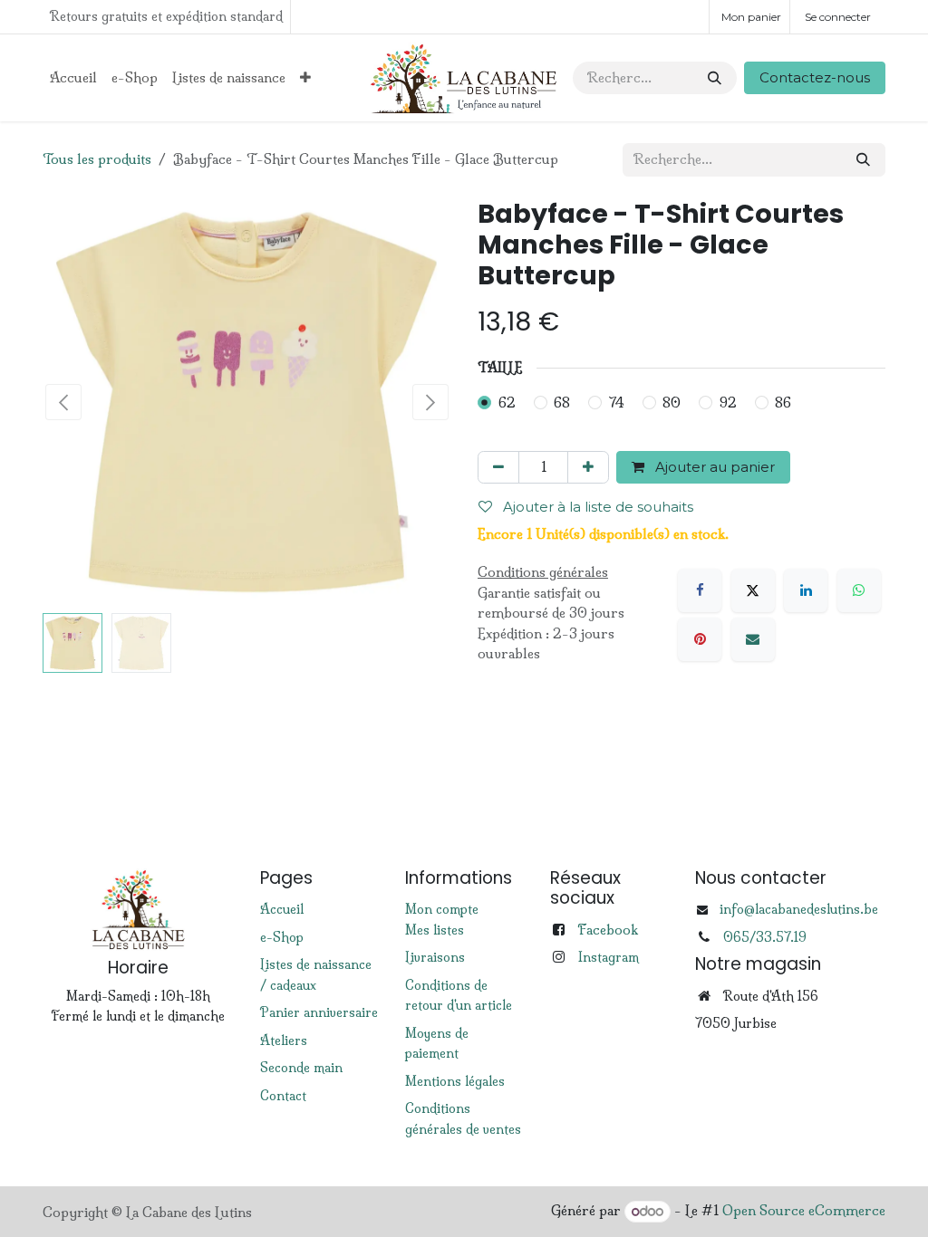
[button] (63, 402)
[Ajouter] (588, 467)
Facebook (607, 929)
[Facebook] (699, 590)
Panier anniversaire (319, 1012)
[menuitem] (73, 78)
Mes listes (434, 930)
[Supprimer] (498, 467)
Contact (283, 1096)
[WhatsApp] (859, 590)
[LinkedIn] (805, 590)
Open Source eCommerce (803, 1211)
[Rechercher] (714, 78)
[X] (753, 590)
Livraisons (435, 957)
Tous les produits (97, 159)
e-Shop (282, 937)
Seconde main (301, 1068)
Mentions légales (455, 1081)
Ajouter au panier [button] (713, 466)
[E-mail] (753, 639)
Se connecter (838, 17)
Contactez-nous (814, 77)
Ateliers (283, 1040)
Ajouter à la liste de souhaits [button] (596, 506)
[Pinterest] (699, 639)
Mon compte (441, 909)
